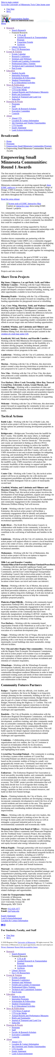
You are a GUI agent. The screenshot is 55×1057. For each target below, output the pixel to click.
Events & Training (14, 975)
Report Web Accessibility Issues (26, 947)
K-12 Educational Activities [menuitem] (23, 82)
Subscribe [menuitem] (16, 99)
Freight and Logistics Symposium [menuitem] (26, 61)
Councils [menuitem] (15, 113)
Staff (14, 1030)
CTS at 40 (21, 958)
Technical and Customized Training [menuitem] (27, 66)
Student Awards (18, 996)
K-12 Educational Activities (23, 1006)
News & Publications (15, 1008)
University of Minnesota (26, 942)
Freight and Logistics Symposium (26, 985)
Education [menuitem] (10, 71)
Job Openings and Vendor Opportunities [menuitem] (29, 123)
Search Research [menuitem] (19, 30)
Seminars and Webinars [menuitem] (22, 59)
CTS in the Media (19, 1013)
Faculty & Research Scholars (24, 1032)
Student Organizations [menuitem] (21, 80)
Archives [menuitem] (21, 44)
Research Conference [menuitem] (21, 56)
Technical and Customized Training (27, 989)
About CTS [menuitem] (17, 118)
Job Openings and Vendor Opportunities (29, 1046)
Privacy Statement (7, 947)
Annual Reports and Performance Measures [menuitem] (30, 92)
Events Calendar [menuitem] (19, 54)
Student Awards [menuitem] (18, 73)
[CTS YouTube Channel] (4, 925)
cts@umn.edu (13, 911)
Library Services (19, 970)
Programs (10, 144)
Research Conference (21, 980)
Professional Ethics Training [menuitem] (23, 63)
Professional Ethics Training (23, 987)
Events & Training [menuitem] (14, 52)
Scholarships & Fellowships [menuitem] (23, 78)
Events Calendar (19, 977)
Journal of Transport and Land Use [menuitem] (26, 97)
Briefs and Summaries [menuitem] (21, 94)
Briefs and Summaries (21, 1018)
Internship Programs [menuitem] (20, 75)
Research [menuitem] (10, 28)
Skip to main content (9, 2)
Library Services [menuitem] (19, 47)
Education (10, 994)
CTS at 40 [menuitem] (21, 35)
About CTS (17, 1042)
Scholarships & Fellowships (23, 1001)
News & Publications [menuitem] (15, 85)
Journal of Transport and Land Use (26, 1020)
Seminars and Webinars (22, 982)
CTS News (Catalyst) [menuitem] (21, 87)
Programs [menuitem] (16, 104)
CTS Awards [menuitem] (17, 125)
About (9, 1039)
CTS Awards (17, 1049)
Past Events (16, 992)
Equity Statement (8, 916)
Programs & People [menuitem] (14, 101)
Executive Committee (21, 1035)
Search (5, 16)
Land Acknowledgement (11, 918)
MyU (8, 11)
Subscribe (5, 21)
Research (10, 951)
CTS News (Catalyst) (21, 1011)
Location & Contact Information (14, 920)
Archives (21, 968)
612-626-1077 (14, 909)
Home (9, 141)
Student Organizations (21, 1004)
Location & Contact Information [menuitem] (25, 120)
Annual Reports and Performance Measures (30, 1015)
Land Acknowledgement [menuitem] (22, 130)
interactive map (22, 206)
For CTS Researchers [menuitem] (21, 49)
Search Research (19, 954)
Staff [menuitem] (14, 106)
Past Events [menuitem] (16, 68)
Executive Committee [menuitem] (21, 111)
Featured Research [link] (19, 33)
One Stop (10, 9)
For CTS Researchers (21, 973)
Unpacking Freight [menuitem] (25, 42)
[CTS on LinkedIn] (2, 925)
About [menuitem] (9, 116)
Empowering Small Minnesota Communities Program (29, 146)
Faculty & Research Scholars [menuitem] (24, 109)
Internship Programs (20, 999)
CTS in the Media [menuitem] (19, 90)
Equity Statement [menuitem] (19, 128)
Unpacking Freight (25, 966)
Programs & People (14, 1025)
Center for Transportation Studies (15, 19)
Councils (15, 1037)
